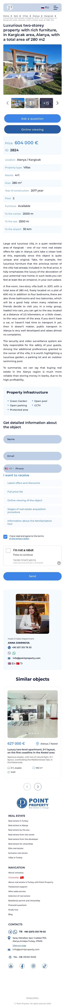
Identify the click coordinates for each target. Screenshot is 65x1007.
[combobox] (9, 469)
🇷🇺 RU (45, 7)
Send (32, 576)
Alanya (36, 16)
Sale (16, 16)
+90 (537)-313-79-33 (32, 931)
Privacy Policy (32, 998)
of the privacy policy (19, 538)
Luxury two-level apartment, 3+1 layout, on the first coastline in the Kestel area (31, 751)
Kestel (54, 743)
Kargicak (48, 16)
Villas (25, 16)
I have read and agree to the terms (26, 537)
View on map (19, 945)
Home (6, 16)
